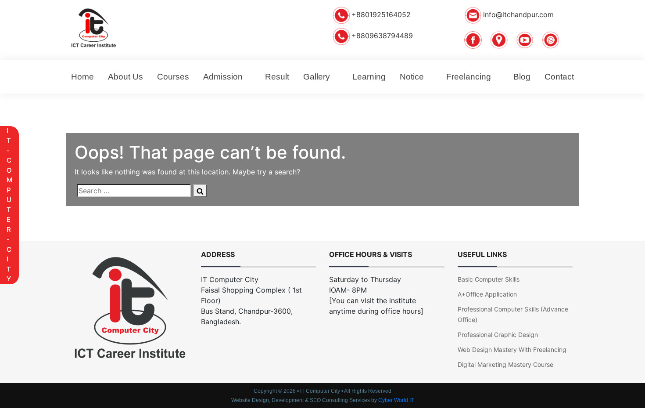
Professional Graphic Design (498, 334)
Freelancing (468, 76)
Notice (412, 76)
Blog (521, 76)
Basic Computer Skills (489, 279)
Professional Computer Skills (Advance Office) (513, 314)
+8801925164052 (381, 15)
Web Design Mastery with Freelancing (512, 349)
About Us (125, 76)
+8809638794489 (382, 36)
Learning (369, 76)
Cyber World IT (396, 400)
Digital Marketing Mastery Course (505, 364)
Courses (173, 76)
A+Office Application (487, 294)
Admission (223, 76)
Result (277, 76)
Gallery (316, 76)
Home (82, 76)
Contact (559, 76)
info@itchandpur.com (518, 15)
